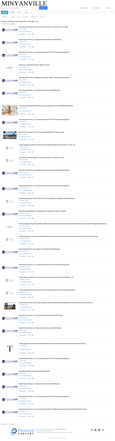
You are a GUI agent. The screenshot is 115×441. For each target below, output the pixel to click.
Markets (5, 12)
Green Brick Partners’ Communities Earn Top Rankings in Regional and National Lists (47, 198)
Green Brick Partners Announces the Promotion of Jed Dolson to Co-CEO (43, 27)
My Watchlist (96, 8)
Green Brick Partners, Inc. (26, 31)
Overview (12, 17)
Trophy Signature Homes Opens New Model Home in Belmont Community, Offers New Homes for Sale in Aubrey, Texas (58, 236)
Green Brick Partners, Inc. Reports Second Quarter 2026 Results (40, 39)
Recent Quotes (83, 8)
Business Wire (23, 34)
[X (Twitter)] (91, 431)
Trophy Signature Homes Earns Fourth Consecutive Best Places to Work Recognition (47, 290)
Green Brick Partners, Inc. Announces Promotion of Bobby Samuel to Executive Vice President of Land (53, 409)
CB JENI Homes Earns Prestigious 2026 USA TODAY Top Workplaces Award (44, 77)
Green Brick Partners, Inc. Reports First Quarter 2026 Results (39, 90)
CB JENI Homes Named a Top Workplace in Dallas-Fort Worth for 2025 (42, 211)
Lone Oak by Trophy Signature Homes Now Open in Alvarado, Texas (41, 157)
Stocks (12, 12)
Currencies (25, 17)
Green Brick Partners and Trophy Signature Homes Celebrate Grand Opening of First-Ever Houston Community (56, 302)
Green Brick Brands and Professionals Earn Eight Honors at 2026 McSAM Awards (46, 106)
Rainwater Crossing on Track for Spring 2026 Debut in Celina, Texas (41, 132)
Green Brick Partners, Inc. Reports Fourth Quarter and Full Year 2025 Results (44, 170)
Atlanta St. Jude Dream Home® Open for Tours (34, 65)
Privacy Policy (58, 432)
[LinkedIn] (99, 431)
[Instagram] (102, 431)
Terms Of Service (68, 432)
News (18, 17)
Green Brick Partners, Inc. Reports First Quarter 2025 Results (39, 384)
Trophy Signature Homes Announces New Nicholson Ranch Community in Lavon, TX (47, 145)
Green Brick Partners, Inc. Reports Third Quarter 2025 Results (39, 249)
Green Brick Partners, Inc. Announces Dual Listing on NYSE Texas (41, 315)
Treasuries (42, 17)
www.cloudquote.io (62, 429)
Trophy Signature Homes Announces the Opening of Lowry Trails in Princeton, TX (46, 277)
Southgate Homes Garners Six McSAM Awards (34, 371)
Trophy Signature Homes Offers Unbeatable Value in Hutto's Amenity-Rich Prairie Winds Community (52, 343)
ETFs (19, 12)
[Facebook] (95, 431)
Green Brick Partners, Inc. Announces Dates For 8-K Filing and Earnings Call (44, 52)
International (34, 17)
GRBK (33, 34)
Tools (26, 12)
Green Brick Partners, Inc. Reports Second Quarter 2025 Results (40, 328)
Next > (13, 23)
